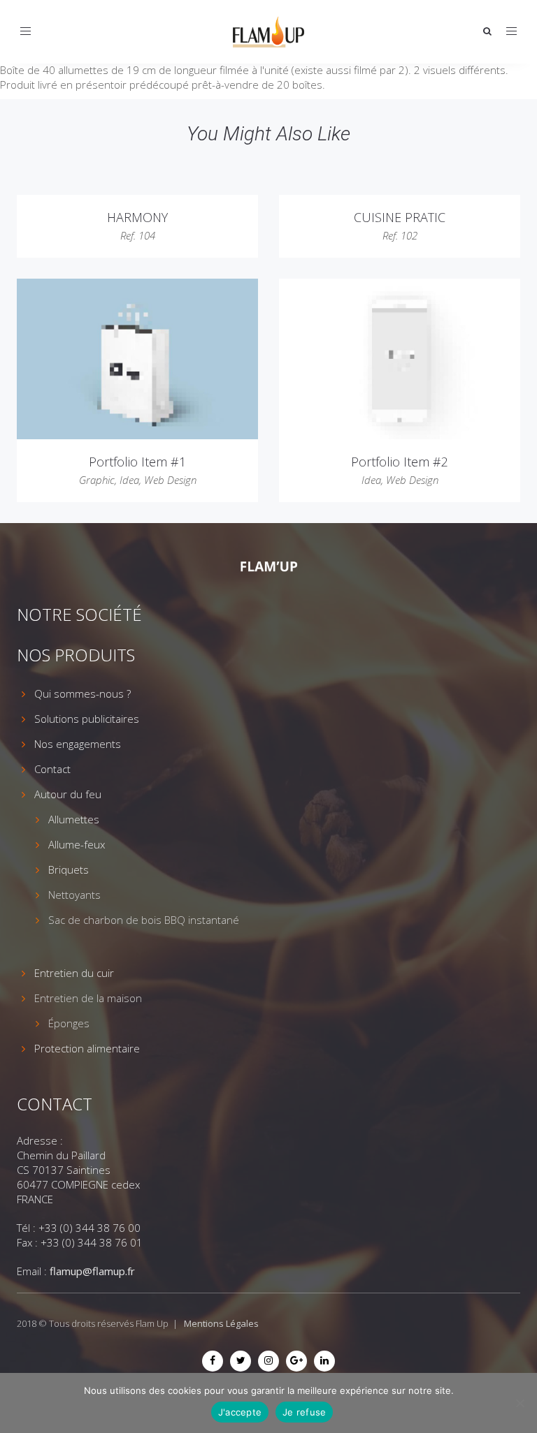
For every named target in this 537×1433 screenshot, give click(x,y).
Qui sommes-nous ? (82, 693)
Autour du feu (67, 794)
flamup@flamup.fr (92, 1271)
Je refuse (304, 1412)
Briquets (68, 869)
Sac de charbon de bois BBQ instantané (143, 920)
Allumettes (73, 819)
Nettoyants (74, 895)
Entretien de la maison (88, 998)
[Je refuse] (520, 1403)
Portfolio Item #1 (137, 461)
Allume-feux (76, 844)
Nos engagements (77, 744)
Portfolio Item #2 (399, 461)
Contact (52, 769)
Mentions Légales (221, 1323)
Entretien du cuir (74, 973)
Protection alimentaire (87, 1048)
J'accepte (240, 1412)
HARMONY (137, 217)
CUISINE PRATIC (399, 217)
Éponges (69, 1023)
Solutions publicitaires (86, 719)
